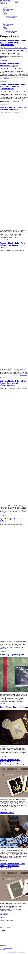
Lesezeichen (6, 10)
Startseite (5, 7)
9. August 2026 (4, 60)
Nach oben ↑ (21, 952)
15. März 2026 (3, 809)
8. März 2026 (3, 860)
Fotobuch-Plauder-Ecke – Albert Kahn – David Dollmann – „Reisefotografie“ (13, 86)
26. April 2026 (3, 515)
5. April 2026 (3, 703)
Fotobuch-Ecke (4, 3)
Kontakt (5, 13)
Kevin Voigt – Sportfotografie (12, 655)
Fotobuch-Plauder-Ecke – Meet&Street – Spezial (10, 64)
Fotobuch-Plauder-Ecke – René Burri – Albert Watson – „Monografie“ (12, 866)
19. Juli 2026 (3, 81)
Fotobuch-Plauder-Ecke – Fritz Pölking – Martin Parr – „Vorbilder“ (12, 245)
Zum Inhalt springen (5, 0)
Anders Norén (12, 952)
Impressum (5, 14)
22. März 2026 (3, 756)
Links (4, 12)
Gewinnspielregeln (10, 17)
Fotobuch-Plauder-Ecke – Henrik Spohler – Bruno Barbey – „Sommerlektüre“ (13, 42)
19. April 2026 (3, 651)
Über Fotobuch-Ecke (8, 9)
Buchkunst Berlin (7, 813)
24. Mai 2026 (3, 377)
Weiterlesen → (3, 57)
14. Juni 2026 (3, 239)
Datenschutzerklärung (11, 16)
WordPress (2, 949)
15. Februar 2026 (4, 913)
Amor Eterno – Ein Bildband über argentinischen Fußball (13, 108)
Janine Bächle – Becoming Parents (14, 707)
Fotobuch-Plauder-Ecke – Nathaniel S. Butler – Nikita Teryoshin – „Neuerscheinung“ (12, 762)
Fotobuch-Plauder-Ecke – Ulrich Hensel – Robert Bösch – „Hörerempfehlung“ (13, 383)
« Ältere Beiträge (4, 914)
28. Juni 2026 (3, 104)
